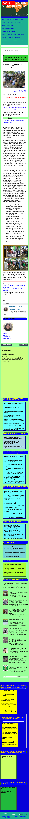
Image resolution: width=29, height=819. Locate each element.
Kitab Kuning (5, 40)
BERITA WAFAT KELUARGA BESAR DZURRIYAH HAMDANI (18, 649)
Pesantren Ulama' (18, 19)
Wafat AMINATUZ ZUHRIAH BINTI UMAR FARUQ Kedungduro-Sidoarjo (16, 308)
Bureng (9, 19)
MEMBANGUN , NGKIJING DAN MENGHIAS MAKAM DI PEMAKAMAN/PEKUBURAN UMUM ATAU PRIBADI (18, 639)
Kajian (3, 22)
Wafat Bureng (14, 50)
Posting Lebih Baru (6, 344)
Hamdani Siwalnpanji (7, 25)
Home (3, 19)
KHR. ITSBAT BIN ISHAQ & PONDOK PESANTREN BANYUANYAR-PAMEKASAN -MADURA (18, 658)
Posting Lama (23, 344)
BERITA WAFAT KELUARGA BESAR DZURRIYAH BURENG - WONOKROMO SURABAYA (18, 601)
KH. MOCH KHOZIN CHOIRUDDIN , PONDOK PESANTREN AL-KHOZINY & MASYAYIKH (18, 667)
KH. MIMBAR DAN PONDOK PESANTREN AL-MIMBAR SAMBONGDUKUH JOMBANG (16, 621)
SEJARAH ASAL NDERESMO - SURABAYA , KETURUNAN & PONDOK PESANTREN (18, 592)
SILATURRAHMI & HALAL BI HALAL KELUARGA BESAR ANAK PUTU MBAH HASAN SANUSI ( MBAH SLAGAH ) (18, 611)
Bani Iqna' (4, 37)
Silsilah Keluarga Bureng (15, 22)
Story (22, 40)
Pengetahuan (14, 40)
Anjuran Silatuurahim (20, 816)
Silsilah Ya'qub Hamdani (8, 31)
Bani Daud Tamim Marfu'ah (9, 34)
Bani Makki (21, 34)
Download (5, 43)
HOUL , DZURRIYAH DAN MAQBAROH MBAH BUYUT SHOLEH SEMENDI (18, 630)
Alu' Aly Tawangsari (14, 37)
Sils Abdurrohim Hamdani (8, 28)
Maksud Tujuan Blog (7, 816)
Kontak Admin (6, 817)
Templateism (23, 814)
